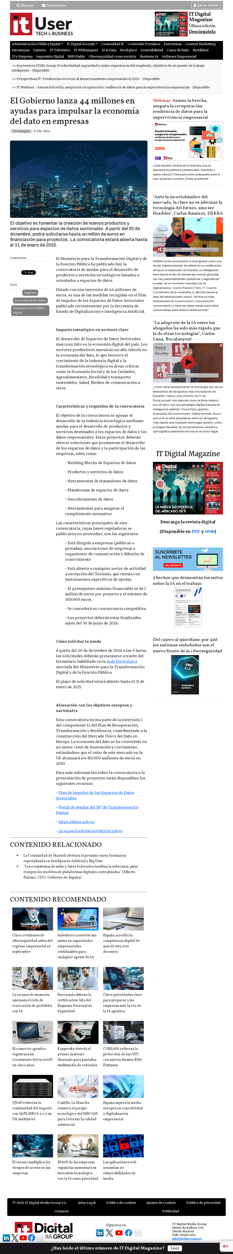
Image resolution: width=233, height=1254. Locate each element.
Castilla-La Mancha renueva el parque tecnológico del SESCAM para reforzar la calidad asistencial (78, 1113)
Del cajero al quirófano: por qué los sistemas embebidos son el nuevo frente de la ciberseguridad (187, 645)
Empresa (30, 292)
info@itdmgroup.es (187, 1238)
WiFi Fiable (76, 56)
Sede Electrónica (121, 661)
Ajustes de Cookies (161, 1203)
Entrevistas (173, 44)
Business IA (149, 56)
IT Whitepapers (86, 50)
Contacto (61, 1211)
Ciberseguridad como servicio (112, 56)
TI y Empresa (22, 56)
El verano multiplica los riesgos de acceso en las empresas (31, 1168)
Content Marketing (200, 44)
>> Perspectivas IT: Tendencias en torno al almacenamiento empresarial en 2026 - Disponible (86, 79)
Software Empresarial (179, 56)
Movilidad (200, 50)
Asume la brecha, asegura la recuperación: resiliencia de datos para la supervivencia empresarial (180, 109)
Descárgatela (202, 31)
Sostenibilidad (152, 50)
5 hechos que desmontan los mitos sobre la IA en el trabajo (188, 581)
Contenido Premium (144, 44)
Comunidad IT (112, 44)
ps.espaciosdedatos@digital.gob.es (90, 831)
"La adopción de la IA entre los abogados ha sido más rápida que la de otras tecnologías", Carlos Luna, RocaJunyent (186, 331)
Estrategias (21, 50)
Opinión (39, 50)
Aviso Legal (87, 1203)
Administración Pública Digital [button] (36, 44)
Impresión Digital (50, 56)
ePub (209, 531)
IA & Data (109, 50)
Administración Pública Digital (29, 310)
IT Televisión (60, 50)
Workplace (128, 50)
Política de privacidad (203, 1203)
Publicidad (170, 1211)
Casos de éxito (178, 50)
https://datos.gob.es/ (76, 822)
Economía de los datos (30, 300)
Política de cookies (121, 1203)
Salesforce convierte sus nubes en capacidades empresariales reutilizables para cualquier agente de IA (77, 946)
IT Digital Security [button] (81, 44)
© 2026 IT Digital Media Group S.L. (40, 1203)
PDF (196, 531)
